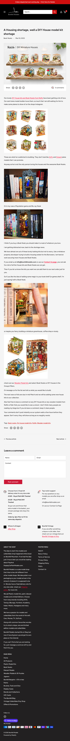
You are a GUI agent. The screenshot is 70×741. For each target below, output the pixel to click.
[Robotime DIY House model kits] (26, 334)
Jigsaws (6, 676)
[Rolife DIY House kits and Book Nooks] (26, 109)
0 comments (59, 88)
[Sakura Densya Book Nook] (26, 283)
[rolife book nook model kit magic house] (23, 209)
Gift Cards (7, 695)
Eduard (59, 157)
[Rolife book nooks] (26, 169)
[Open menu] (4, 12)
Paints (6, 683)
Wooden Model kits (21, 383)
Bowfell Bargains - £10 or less (14, 679)
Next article (60, 439)
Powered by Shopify (10, 735)
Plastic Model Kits (10, 664)
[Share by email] (23, 87)
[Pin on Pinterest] (16, 87)
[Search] (54, 12)
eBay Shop (11, 529)
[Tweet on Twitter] (20, 87)
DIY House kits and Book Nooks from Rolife (27, 98)
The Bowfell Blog (9, 698)
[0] (65, 12)
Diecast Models (9, 670)
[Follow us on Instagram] (5, 716)
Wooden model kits (44, 423)
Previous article (11, 439)
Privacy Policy (43, 560)
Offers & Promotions (11, 704)
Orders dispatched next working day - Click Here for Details (35, 2)
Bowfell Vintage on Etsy (50, 536)
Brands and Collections (12, 692)
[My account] (61, 12)
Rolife (34, 423)
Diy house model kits (24, 423)
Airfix (51, 157)
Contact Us (42, 569)
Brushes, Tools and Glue (12, 686)
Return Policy (43, 554)
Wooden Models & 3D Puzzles (14, 673)
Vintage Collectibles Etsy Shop (14, 701)
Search (40, 551)
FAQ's (40, 566)
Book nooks (12, 423)
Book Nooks (8, 38)
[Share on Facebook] (13, 87)
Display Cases (8, 689)
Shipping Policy (43, 563)
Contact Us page (50, 262)
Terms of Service (44, 557)
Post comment (13, 482)
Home (6, 658)
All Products (8, 661)
